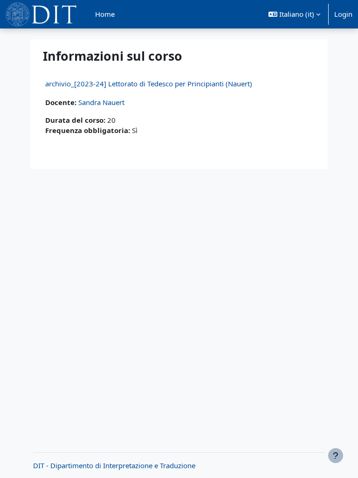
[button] (294, 14)
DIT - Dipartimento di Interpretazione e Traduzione (114, 465)
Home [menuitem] (105, 14)
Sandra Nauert (101, 102)
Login (343, 14)
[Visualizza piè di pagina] (335, 455)
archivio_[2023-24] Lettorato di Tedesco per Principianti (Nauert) (148, 83)
